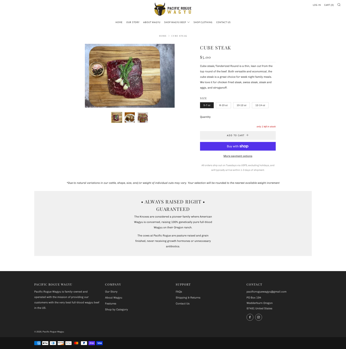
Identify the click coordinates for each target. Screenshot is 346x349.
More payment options (237, 156)
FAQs (179, 291)
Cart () (329, 4)
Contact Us (223, 22)
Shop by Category (116, 309)
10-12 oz (241, 105)
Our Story (132, 22)
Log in (317, 4)
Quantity (205, 116)
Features (110, 303)
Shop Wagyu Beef (175, 22)
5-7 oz (206, 105)
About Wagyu (151, 22)
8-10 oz (223, 105)
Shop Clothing (203, 22)
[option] (130, 76)
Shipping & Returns (188, 297)
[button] (116, 117)
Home (119, 22)
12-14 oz (260, 105)
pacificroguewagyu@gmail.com (267, 291)
